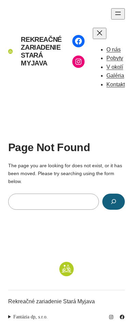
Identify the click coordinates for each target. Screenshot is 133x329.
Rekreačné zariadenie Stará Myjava (41, 51)
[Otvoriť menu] (118, 14)
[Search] (113, 202)
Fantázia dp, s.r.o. (30, 316)
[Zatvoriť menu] (99, 33)
